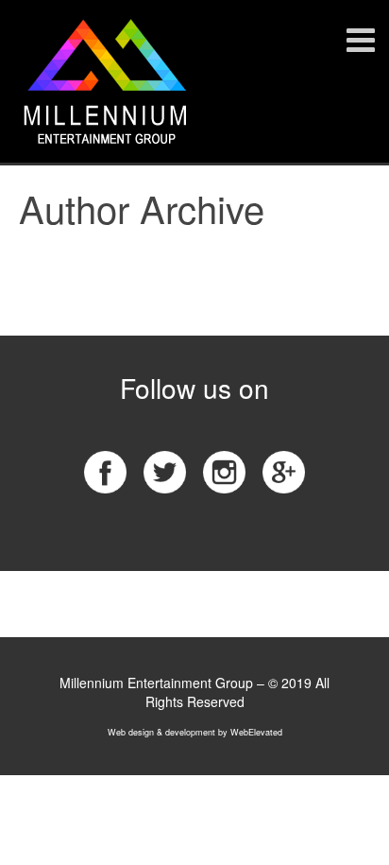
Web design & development (161, 732)
